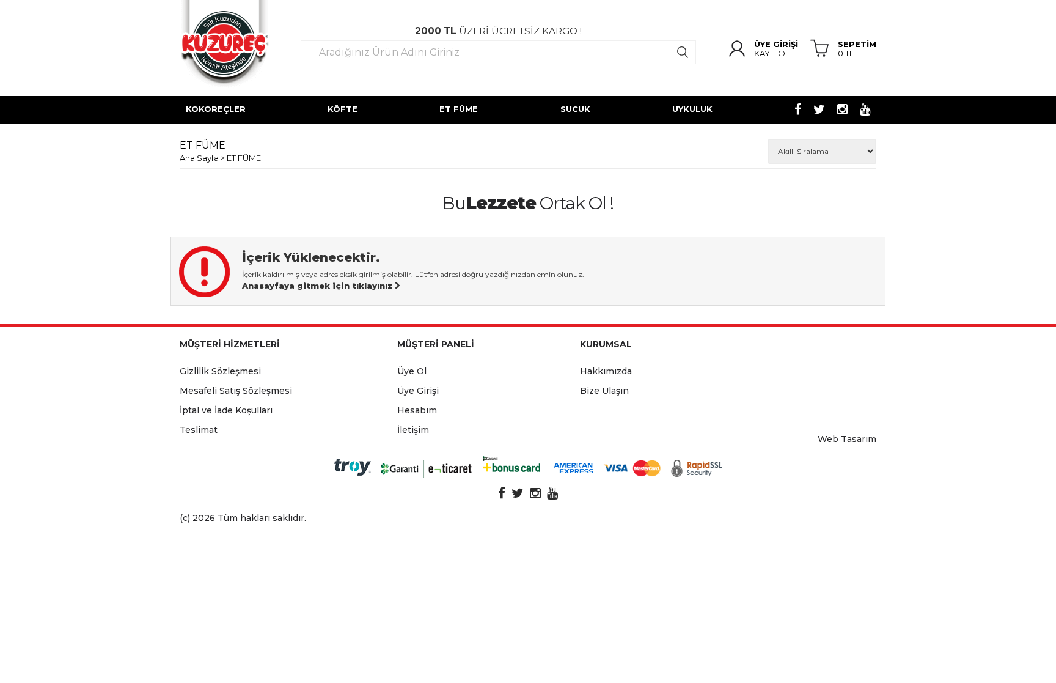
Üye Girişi (418, 390)
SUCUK (575, 109)
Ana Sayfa (199, 158)
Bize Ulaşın (604, 390)
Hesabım (417, 410)
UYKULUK (692, 109)
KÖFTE (343, 109)
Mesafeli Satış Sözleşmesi (236, 390)
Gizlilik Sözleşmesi (220, 371)
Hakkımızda (606, 371)
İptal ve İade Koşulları (226, 410)
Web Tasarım (847, 439)
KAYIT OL (772, 53)
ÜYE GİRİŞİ (776, 44)
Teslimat (199, 429)
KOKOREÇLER (216, 109)
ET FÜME (458, 109)
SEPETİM (857, 44)
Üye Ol (412, 371)
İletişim (413, 429)
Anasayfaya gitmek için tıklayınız (318, 285)
